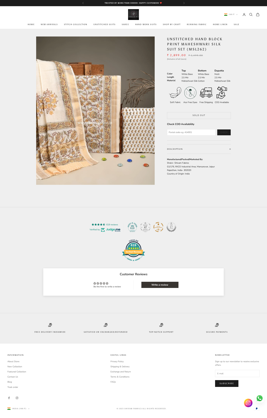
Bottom (202, 70)
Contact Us (12, 376)
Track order (12, 387)
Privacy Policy (117, 361)
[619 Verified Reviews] (133, 262)
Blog (9, 381)
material (171, 80)
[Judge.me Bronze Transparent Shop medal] (158, 227)
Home (31, 25)
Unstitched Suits (104, 25)
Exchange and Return (120, 371)
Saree (125, 25)
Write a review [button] (159, 285)
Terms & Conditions (119, 376)
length (170, 76)
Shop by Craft (172, 25)
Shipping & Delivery (119, 366)
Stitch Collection (75, 25)
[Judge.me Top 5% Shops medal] (171, 227)
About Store (13, 361)
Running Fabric (197, 25)
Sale (236, 25)
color (169, 73)
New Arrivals (49, 25)
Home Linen (220, 25)
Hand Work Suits (146, 25)
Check (224, 132)
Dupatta (219, 70)
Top (184, 70)
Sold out (199, 115)
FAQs (113, 381)
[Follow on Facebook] (9, 397)
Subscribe (227, 383)
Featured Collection (16, 371)
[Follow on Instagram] (17, 397)
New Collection (14, 366)
